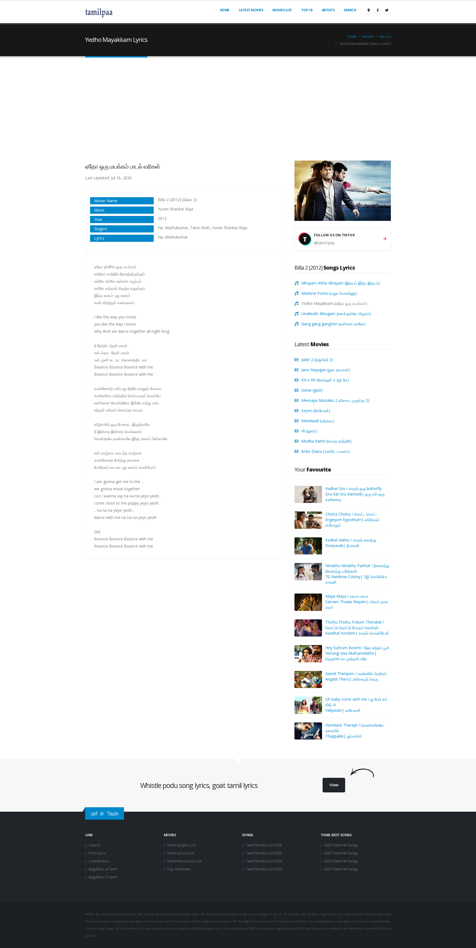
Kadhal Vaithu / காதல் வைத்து (350, 540)
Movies (368, 36)
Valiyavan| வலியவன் (343, 710)
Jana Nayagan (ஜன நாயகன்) (325, 369)
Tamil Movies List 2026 (264, 845)
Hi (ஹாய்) (309, 431)
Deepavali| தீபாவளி (342, 545)
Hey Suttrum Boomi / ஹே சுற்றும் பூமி (357, 647)
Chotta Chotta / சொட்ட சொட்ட (351, 514)
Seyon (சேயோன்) (315, 410)
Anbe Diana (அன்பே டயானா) (325, 451)
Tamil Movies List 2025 (264, 853)
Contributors (99, 861)
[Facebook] (378, 10)
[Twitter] (387, 10)
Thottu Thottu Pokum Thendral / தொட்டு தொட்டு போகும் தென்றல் (354, 624)
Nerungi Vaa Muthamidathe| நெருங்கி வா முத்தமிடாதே (351, 656)
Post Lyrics (97, 853)
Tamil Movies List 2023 (264, 869)
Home (224, 10)
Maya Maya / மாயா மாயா (346, 596)
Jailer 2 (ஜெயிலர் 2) (317, 359)
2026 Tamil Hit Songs (341, 845)
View (333, 784)
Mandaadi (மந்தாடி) (317, 420)
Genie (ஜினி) (312, 390)
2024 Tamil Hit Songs (341, 861)
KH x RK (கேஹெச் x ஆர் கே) (325, 380)
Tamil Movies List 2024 (264, 861)
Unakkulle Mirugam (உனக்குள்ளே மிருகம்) (336, 313)
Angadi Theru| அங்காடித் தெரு (351, 679)
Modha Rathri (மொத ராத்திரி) (326, 441)
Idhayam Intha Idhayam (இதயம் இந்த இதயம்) (340, 283)
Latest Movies (251, 10)
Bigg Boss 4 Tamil (103, 869)
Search (350, 10)
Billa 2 (385, 36)
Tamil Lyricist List (180, 853)
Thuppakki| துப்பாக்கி (343, 736)
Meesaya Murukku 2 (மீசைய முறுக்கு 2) (335, 400)
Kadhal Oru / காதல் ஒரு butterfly (353, 488)
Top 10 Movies (179, 869)
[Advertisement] (238, 105)
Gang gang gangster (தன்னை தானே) (333, 323)
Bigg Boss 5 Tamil (103, 877)
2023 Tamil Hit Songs (341, 869)
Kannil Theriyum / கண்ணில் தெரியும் (355, 673)
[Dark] (368, 10)
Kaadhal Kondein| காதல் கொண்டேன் (357, 633)
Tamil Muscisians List (184, 861)
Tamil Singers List (181, 845)
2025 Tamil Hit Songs (341, 853)
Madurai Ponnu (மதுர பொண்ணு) (329, 293)
